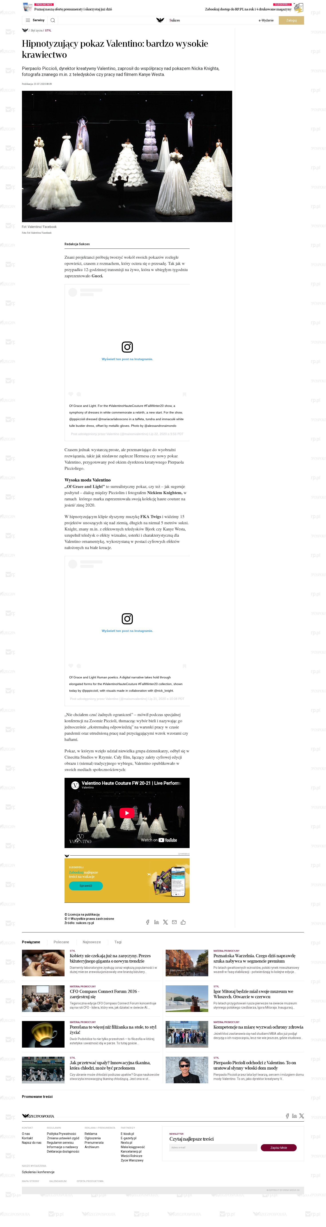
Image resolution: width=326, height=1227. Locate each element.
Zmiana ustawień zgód (63, 1138)
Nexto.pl (126, 1142)
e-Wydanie (266, 20)
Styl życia (36, 30)
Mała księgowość (133, 1147)
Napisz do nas (31, 1142)
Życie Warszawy (132, 1160)
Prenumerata (94, 1142)
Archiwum (92, 1147)
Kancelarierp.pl (131, 1151)
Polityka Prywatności (61, 1134)
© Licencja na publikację (82, 914)
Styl (48, 30)
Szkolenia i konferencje (38, 1172)
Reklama (91, 1134)
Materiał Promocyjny (83, 1022)
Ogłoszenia (93, 1138)
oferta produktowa (90, 1181)
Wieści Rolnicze (131, 1156)
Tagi (118, 942)
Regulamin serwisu (60, 1142)
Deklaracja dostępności (63, 1151)
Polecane (61, 942)
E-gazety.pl (128, 1138)
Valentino (112, 434)
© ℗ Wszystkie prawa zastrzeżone (89, 918)
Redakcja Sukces (77, 244)
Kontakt (27, 1138)
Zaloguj (291, 20)
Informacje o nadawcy (62, 1147)
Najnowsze (92, 942)
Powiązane (31, 942)
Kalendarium (58, 1181)
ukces (174, 20)
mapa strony (30, 1181)
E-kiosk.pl (127, 1134)
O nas (26, 1134)
